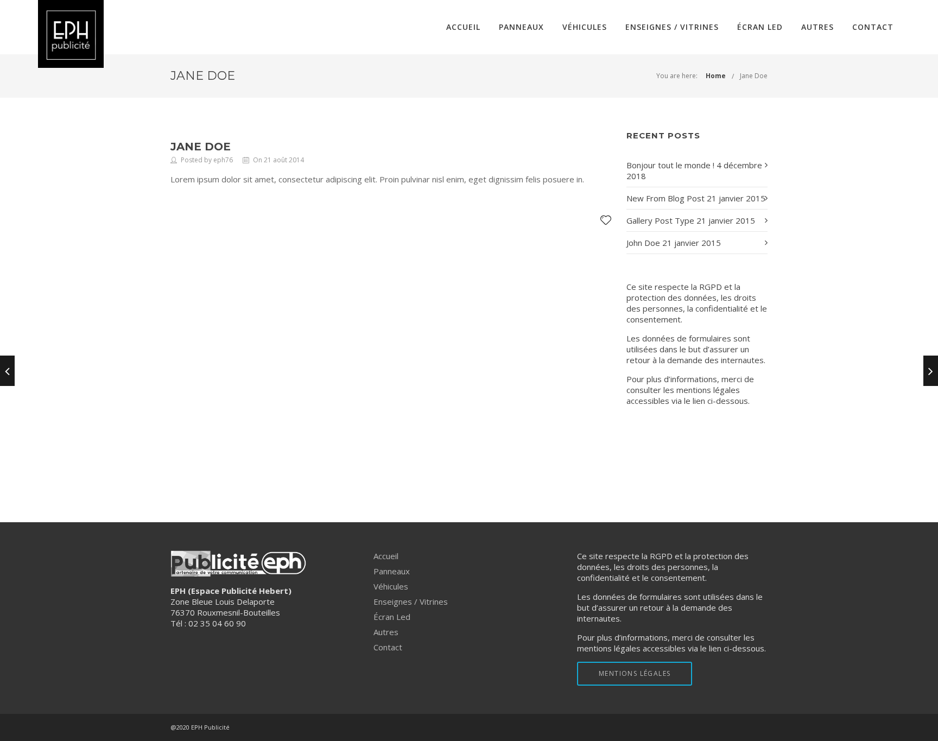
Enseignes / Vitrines (672, 27)
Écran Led (760, 27)
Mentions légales (693, 444)
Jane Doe (754, 75)
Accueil (463, 27)
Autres (817, 27)
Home (716, 75)
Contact (872, 27)
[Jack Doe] (930, 371)
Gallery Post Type (660, 220)
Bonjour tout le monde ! (670, 165)
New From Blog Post (665, 198)
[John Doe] (7, 371)
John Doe (643, 242)
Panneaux (521, 27)
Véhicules (584, 27)
